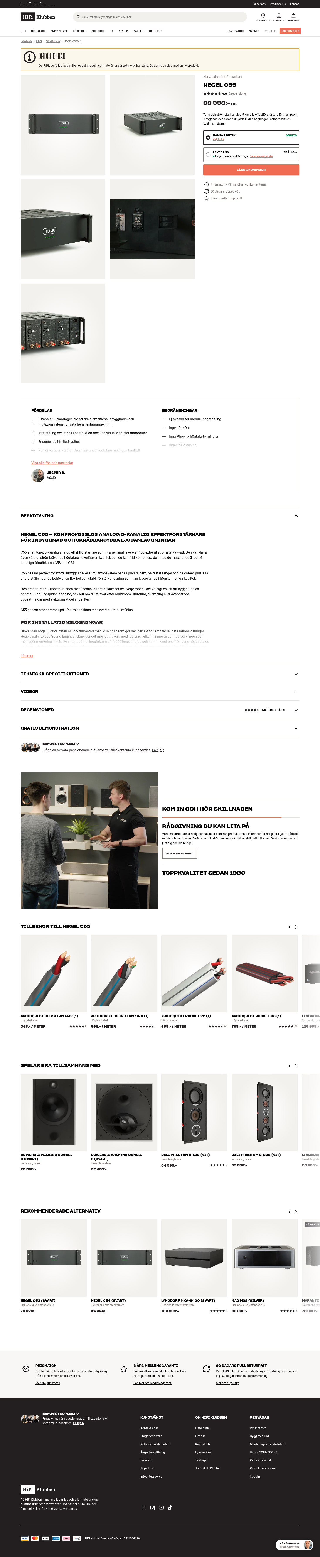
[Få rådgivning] (308, 1545)
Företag (294, 4)
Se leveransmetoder (261, 156)
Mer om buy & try (227, 1383)
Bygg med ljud (278, 4)
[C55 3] (63, 229)
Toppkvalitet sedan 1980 (203, 851)
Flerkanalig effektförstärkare (222, 76)
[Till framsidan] (38, 16)
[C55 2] (152, 125)
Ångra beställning (152, 1452)
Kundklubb (202, 1444)
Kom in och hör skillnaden (207, 816)
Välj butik (218, 139)
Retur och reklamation (155, 1444)
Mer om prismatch (47, 1383)
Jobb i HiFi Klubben (208, 1468)
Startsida (26, 41)
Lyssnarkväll (203, 1452)
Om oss (200, 1436)
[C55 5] (63, 333)
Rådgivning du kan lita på (205, 834)
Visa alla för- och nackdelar (52, 463)
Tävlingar (201, 1460)
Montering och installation (267, 1444)
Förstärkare (53, 41)
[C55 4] (152, 229)
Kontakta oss (149, 1428)
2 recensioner (238, 93)
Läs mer (221, 123)
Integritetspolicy (151, 1476)
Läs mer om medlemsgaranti (152, 1383)
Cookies (255, 1476)
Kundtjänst (259, 4)
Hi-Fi (39, 41)
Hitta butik (202, 1428)
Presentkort (258, 1428)
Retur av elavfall (260, 1460)
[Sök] (78, 16)
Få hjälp (158, 750)
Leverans (146, 1460)
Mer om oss (70, 1508)
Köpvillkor (147, 1468)
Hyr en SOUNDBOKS (263, 1452)
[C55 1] (63, 125)
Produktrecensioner (263, 1468)
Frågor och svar (151, 1436)
